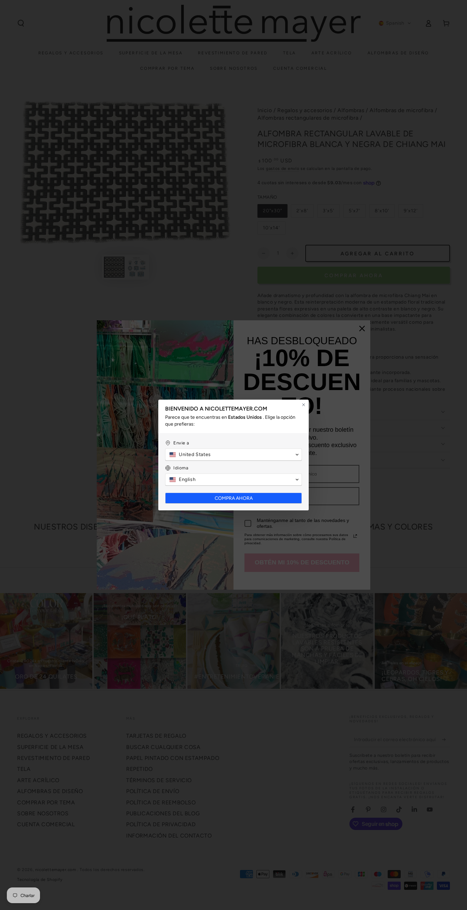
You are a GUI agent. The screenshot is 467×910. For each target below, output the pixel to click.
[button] (233, 455)
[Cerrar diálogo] (303, 405)
